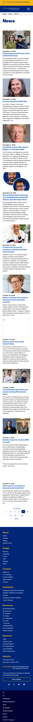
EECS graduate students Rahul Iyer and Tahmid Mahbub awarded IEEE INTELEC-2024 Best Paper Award (15, 197)
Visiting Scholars (8, 630)
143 (22, 515)
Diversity (5, 538)
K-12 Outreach (7, 574)
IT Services (6, 623)
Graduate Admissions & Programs (13, 593)
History (5, 536)
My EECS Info (7, 611)
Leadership (6, 554)
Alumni (5, 564)
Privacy (5, 713)
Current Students (8, 600)
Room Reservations (9, 608)
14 (27, 511)
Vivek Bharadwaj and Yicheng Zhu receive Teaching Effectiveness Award (15, 392)
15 (10, 515)
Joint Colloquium (8, 649)
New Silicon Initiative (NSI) (11, 662)
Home (4, 14)
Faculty (5, 556)
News (10, 14)
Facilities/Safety (8, 625)
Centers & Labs (7, 641)
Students (5, 561)
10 (10, 511)
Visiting (5, 541)
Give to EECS (16, 679)
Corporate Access (8, 659)
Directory (5, 551)
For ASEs (6, 621)
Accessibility (6, 707)
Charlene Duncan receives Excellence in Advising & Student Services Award (15, 249)
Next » (17, 518)
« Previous (17, 508)
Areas (4, 639)
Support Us (6, 572)
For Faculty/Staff (8, 628)
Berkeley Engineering (9, 701)
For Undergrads (7, 618)
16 (15, 515)
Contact (5, 582)
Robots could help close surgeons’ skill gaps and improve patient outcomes (15, 300)
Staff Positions (7, 579)
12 (19, 511)
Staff (4, 559)
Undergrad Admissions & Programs (13, 590)
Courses (5, 595)
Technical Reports (8, 644)
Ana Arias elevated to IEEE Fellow (15, 101)
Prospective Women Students (12, 598)
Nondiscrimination (8, 710)
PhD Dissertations (8, 646)
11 (14, 511)
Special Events (7, 543)
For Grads (6, 616)
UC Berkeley (6, 698)
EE (3, 692)
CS (3, 695)
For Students (7, 613)
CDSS (4, 704)
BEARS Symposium (9, 651)
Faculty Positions (8, 577)
